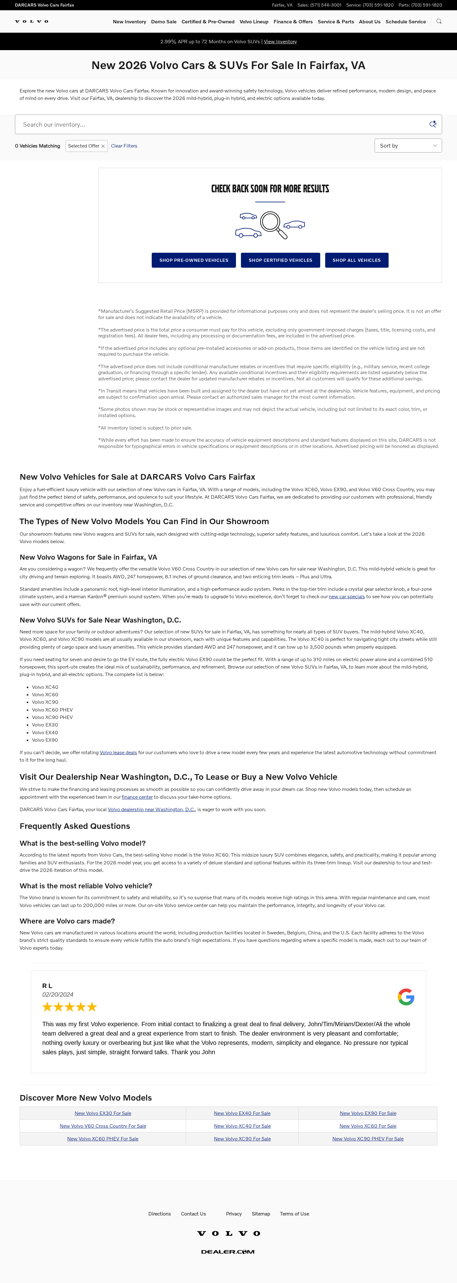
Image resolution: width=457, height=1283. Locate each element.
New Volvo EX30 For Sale (103, 1113)
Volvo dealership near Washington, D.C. (151, 809)
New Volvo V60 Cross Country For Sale (103, 1126)
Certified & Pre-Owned (208, 21)
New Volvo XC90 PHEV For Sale (368, 1138)
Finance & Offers (293, 21)
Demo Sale (164, 21)
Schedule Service (405, 21)
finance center (137, 797)
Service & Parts (336, 21)
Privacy (234, 1213)
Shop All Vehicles (357, 260)
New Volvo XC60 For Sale (367, 1126)
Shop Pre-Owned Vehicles (193, 260)
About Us (370, 21)
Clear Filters (124, 145)
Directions (159, 1213)
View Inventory (280, 41)
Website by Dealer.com (228, 1251)
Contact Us (193, 1213)
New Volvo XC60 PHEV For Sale (102, 1138)
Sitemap (261, 1213)
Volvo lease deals (118, 752)
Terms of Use (294, 1213)
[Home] (31, 21)
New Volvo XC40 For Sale (242, 1126)
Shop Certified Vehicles (280, 260)
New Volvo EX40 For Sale (242, 1113)
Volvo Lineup (254, 21)
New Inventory (129, 21)
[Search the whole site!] (439, 21)
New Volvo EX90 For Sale (368, 1113)
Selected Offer (83, 145)
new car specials (347, 596)
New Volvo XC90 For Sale (242, 1138)
